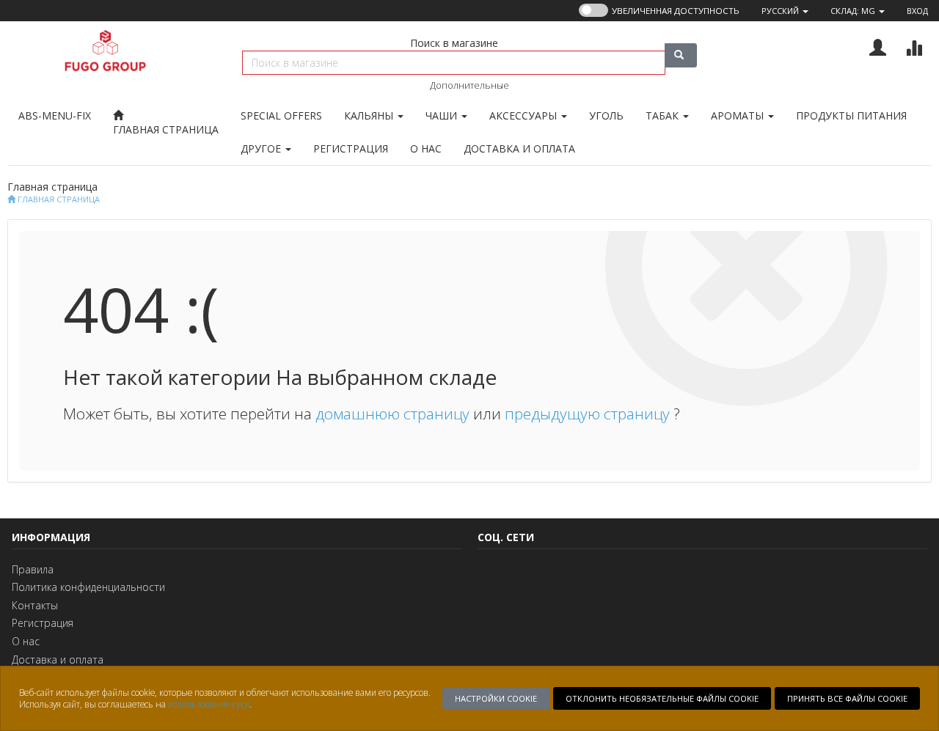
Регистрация (42, 623)
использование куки (208, 704)
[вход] (878, 46)
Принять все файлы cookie (847, 698)
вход (917, 10)
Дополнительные (469, 85)
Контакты (35, 605)
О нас (26, 641)
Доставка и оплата (57, 659)
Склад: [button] (852, 10)
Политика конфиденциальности (88, 587)
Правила (33, 569)
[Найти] (681, 55)
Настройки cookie (496, 698)
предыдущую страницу (589, 413)
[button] (784, 10)
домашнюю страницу (394, 413)
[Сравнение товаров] (914, 46)
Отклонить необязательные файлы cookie (662, 698)
